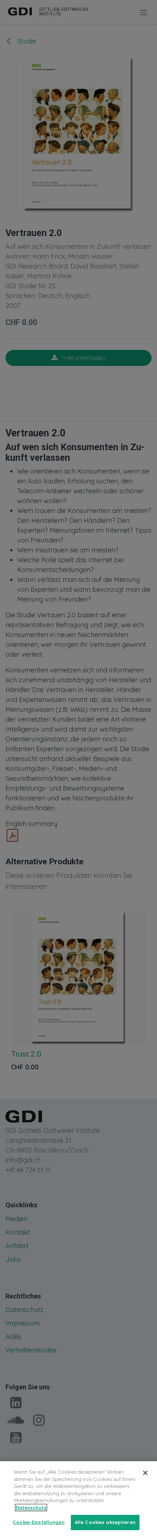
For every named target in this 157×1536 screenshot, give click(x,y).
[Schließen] (145, 1473)
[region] (78, 1498)
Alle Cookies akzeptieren (105, 1522)
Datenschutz (31, 1507)
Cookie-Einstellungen (39, 1522)
